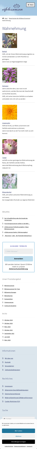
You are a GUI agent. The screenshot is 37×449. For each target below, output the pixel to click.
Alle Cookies (18, 431)
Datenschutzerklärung (20, 446)
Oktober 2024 (8, 320)
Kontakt (8, 362)
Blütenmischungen (10, 292)
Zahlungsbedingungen (12, 370)
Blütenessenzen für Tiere (12, 289)
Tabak (4, 158)
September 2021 (9, 333)
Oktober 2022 (8, 330)
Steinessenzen (8, 302)
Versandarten (9, 366)
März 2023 (7, 327)
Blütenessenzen (9, 286)
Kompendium (8, 299)
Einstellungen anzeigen (18, 442)
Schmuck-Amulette (10, 306)
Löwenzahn (6, 123)
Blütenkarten (8, 296)
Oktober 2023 (8, 323)
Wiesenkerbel (6, 192)
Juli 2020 (7, 337)
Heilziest (5, 86)
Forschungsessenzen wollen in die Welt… (17, 223)
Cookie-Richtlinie (9, 446)
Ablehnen (18, 436)
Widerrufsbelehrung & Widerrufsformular (19, 398)
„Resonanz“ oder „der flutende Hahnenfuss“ (18, 236)
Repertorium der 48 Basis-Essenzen (19, 18)
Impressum (29, 446)
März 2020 (7, 340)
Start (6, 18)
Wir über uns (9, 358)
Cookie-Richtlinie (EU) (12, 401)
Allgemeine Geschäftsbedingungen (16, 390)
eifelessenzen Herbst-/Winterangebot (16, 232)
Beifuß (4, 51)
